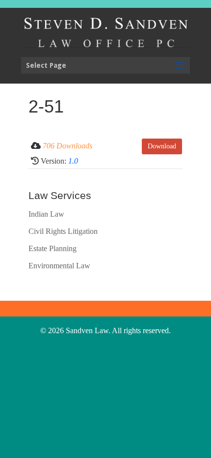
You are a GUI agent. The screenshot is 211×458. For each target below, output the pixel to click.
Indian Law (46, 214)
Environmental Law (59, 265)
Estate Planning (52, 248)
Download (162, 146)
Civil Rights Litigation (63, 231)
